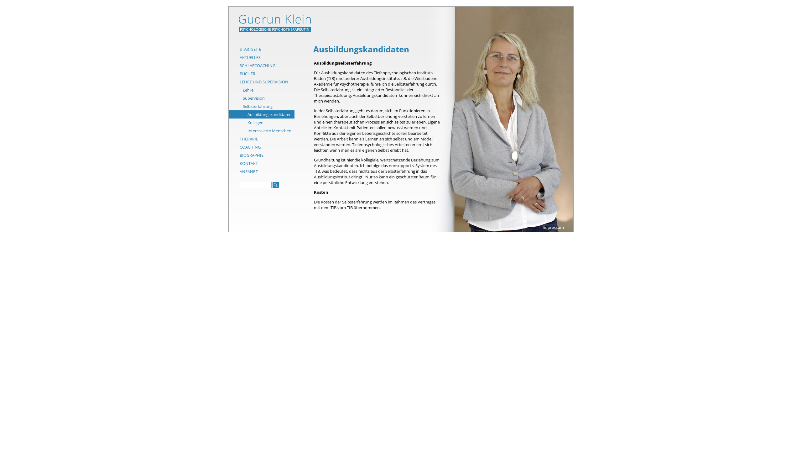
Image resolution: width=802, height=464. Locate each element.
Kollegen (255, 122)
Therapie (249, 139)
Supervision (254, 98)
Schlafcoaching (257, 65)
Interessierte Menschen (269, 131)
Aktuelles (250, 57)
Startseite (250, 49)
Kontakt (249, 163)
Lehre (248, 90)
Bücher (247, 73)
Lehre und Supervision (264, 82)
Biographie (251, 155)
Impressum (553, 227)
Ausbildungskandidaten (269, 114)
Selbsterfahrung (258, 106)
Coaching (250, 147)
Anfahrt (249, 171)
